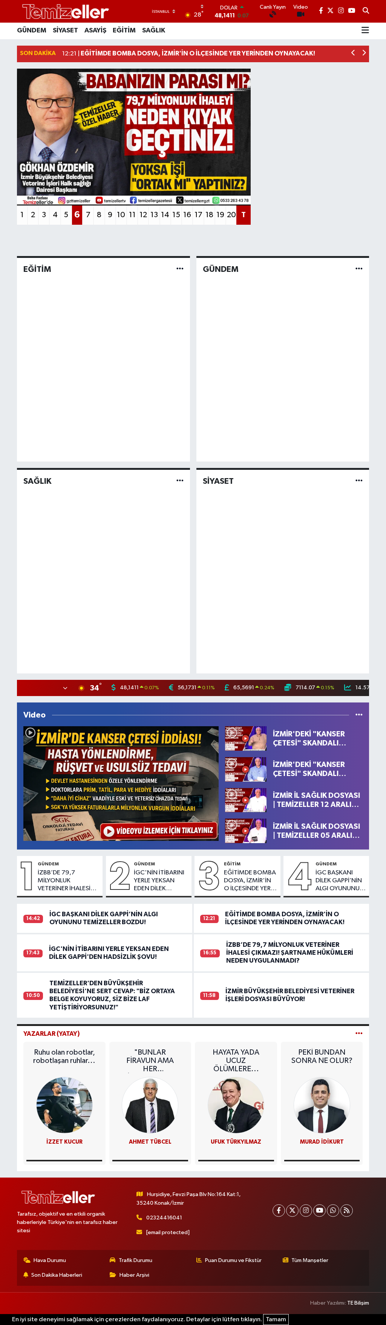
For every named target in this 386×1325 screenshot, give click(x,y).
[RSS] (346, 1210)
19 (220, 215)
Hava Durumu (50, 1260)
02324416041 (164, 1218)
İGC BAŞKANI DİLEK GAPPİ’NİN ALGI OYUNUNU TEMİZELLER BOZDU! (339, 881)
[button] (353, 54)
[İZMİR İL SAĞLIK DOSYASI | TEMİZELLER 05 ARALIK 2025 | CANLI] (246, 831)
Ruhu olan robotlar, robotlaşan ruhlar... (64, 1056)
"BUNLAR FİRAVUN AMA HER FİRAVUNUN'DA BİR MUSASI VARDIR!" (150, 1061)
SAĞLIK (153, 30)
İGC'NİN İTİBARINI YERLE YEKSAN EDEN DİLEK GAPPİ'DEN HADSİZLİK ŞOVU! (159, 881)
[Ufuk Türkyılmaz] (236, 1105)
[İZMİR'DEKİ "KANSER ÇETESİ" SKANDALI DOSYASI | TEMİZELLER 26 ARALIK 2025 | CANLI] (246, 738)
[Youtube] (319, 1210)
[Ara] (366, 11)
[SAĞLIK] (180, 481)
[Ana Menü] (365, 31)
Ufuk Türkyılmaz (236, 1142)
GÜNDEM (31, 30)
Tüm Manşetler (309, 1260)
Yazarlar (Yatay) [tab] (51, 1034)
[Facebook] (279, 1210)
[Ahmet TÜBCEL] (150, 1105)
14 (165, 215)
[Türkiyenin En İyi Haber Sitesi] (64, 11)
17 (198, 215)
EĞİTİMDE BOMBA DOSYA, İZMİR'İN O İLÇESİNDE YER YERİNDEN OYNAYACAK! (250, 881)
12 (143, 215)
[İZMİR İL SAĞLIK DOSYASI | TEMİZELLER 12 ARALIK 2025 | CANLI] (246, 800)
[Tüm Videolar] (359, 715)
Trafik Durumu (135, 1260)
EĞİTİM (124, 30)
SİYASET (65, 30)
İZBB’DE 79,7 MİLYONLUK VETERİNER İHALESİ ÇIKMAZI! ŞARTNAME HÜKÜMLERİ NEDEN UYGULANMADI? (68, 881)
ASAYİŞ (95, 30)
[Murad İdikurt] (322, 1105)
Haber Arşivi (134, 1275)
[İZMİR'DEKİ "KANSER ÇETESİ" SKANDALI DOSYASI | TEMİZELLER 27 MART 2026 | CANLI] (121, 783)
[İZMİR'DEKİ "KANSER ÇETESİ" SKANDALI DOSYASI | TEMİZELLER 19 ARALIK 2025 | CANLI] (246, 769)
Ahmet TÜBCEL (150, 1142)
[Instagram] (306, 1210)
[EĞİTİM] (180, 269)
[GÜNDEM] (359, 269)
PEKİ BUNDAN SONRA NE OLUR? (321, 1056)
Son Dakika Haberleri (56, 1275)
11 (132, 215)
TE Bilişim (358, 1303)
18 (209, 215)
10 (121, 215)
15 (176, 215)
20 (231, 215)
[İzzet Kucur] (64, 1105)
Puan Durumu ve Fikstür (233, 1260)
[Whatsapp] (333, 1210)
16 (187, 215)
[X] (292, 1210)
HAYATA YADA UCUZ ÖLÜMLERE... (236, 1061)
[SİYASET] (359, 481)
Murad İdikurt (322, 1142)
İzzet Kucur (64, 1142)
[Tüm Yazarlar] (359, 1034)
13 (154, 215)
